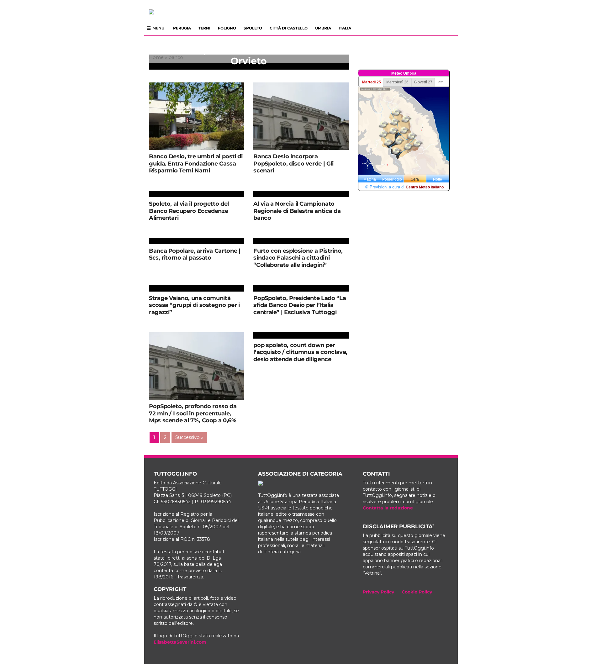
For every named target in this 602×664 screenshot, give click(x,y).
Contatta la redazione (388, 508)
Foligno (227, 28)
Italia (345, 28)
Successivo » (189, 437)
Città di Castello (289, 28)
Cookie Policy (417, 592)
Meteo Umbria (403, 73)
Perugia (182, 28)
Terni (204, 28)
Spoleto (253, 28)
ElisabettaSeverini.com (180, 642)
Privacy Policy (378, 592)
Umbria (323, 28)
